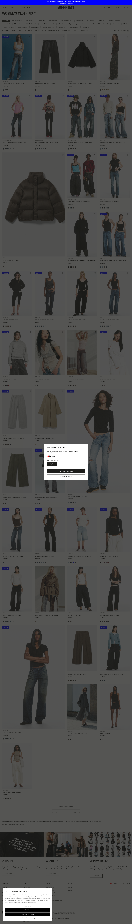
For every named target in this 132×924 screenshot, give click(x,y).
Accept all (27, 909)
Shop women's (62, 3)
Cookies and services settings (27, 918)
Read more (28, 906)
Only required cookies (28, 914)
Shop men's (70, 3)
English (52, 464)
